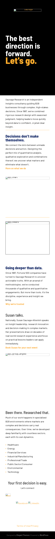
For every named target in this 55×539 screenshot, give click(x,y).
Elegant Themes (22, 535)
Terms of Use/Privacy (27, 525)
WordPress (44, 535)
